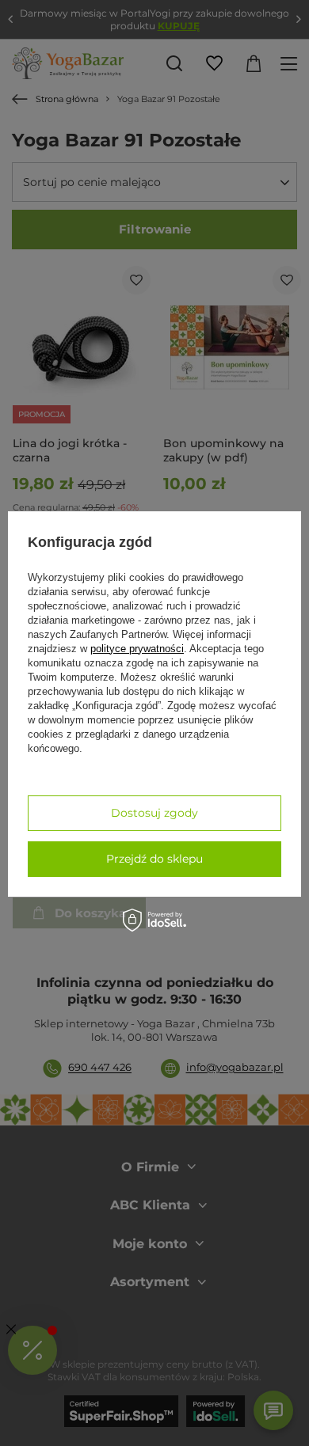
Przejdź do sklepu (154, 859)
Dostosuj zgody (154, 813)
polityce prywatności (137, 649)
